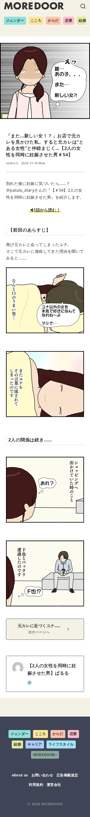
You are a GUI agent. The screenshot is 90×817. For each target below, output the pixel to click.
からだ (53, 20)
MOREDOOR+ (45, 755)
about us (20, 775)
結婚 (82, 20)
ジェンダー (15, 20)
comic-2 (12, 163)
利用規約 (36, 784)
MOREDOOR (51, 804)
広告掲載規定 (67, 775)
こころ (35, 20)
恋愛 (68, 20)
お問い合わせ (42, 775)
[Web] (30, 682)
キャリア (35, 744)
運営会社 (54, 784)
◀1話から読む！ (45, 210)
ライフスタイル (61, 744)
